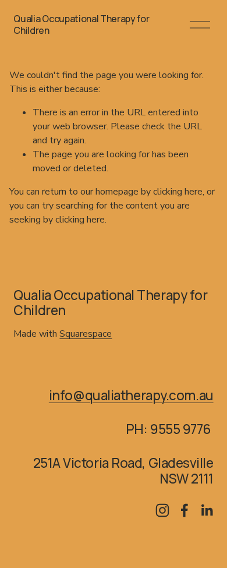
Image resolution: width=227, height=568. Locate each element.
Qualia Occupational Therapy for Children (81, 24)
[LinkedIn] (207, 510)
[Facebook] (184, 510)
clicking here (178, 191)
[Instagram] (162, 510)
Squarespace (85, 333)
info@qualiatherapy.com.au (131, 395)
